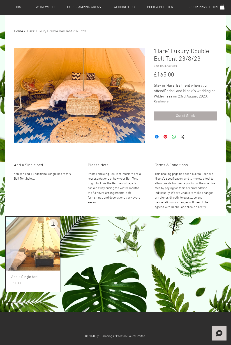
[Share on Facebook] (156, 136)
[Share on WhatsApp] (174, 136)
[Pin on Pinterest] (165, 136)
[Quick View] (33, 244)
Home (18, 31)
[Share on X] (182, 136)
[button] (222, 6)
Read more (161, 102)
